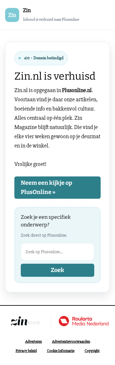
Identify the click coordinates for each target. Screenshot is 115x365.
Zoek (57, 270)
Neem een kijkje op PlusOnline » (46, 187)
